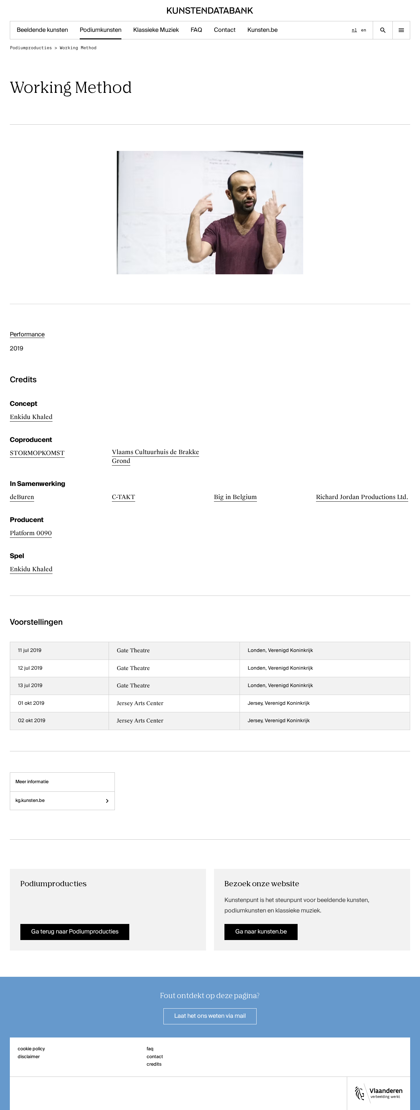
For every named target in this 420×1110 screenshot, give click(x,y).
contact (155, 1057)
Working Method (78, 48)
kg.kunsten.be (30, 800)
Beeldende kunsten (42, 30)
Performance (27, 335)
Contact (225, 30)
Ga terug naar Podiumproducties (74, 932)
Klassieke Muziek (156, 30)
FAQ (196, 30)
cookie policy (31, 1049)
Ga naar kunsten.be (261, 932)
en (363, 30)
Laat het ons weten (210, 1016)
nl (354, 30)
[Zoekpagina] (382, 30)
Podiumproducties (31, 48)
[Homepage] (210, 10)
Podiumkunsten (100, 30)
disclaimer (29, 1057)
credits (154, 1064)
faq (150, 1049)
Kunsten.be (262, 30)
